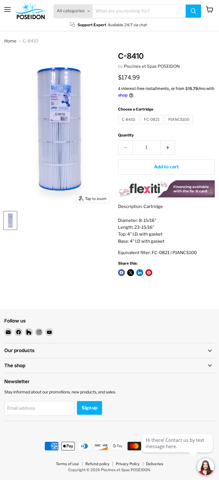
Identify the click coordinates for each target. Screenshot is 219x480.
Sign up (90, 407)
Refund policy (97, 463)
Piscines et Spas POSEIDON (152, 66)
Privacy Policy (128, 463)
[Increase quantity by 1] (168, 147)
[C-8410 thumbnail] (10, 220)
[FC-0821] (152, 125)
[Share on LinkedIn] (139, 272)
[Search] (193, 11)
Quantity (126, 135)
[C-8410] (129, 125)
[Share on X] (130, 272)
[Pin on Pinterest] (148, 272)
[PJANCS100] (179, 125)
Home (10, 41)
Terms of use (67, 463)
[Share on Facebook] (121, 272)
